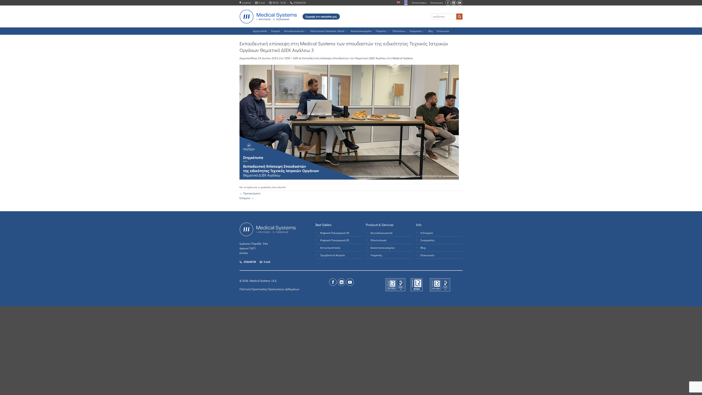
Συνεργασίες (416, 31)
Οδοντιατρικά (378, 240)
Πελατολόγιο (398, 31)
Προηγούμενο (250, 193)
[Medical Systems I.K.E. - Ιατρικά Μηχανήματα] (268, 17)
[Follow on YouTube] (459, 2)
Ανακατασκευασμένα (361, 31)
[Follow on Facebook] (448, 2)
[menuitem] (398, 2)
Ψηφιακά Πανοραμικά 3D (334, 233)
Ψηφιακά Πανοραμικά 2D (334, 240)
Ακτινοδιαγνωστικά (294, 31)
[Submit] (459, 17)
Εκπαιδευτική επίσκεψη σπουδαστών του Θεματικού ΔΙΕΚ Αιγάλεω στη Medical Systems (357, 58)
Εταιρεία (275, 31)
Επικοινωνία (437, 2)
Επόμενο (246, 198)
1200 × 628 (291, 58)
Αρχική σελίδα (260, 31)
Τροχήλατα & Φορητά (332, 255)
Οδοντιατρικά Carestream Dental (327, 31)
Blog (430, 31)
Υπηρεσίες (381, 31)
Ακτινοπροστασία (330, 247)
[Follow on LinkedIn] (453, 2)
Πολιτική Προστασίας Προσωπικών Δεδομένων (269, 289)
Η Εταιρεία (426, 233)
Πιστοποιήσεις (419, 2)
